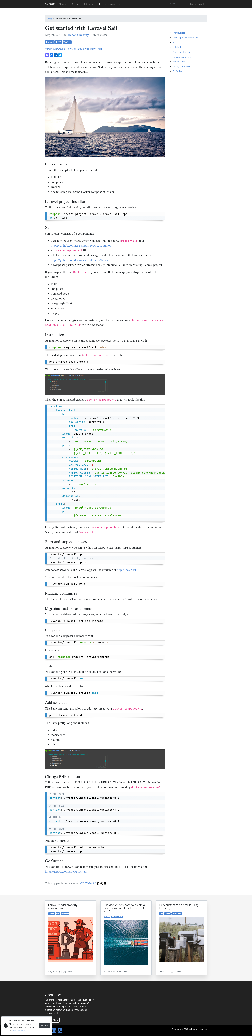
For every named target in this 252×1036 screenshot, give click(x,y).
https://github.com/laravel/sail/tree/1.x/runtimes (81, 245)
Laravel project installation (185, 37)
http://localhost (126, 570)
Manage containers (182, 57)
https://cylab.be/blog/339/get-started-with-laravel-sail (73, 48)
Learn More (52, 1020)
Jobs (119, 4)
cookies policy (19, 1030)
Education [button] (89, 4)
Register (202, 4)
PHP (58, 42)
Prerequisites (179, 33)
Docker (67, 42)
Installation (178, 47)
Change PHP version (182, 66)
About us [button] (63, 4)
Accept (44, 1025)
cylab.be (50, 3)
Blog (100, 4)
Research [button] (75, 4)
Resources (110, 4)
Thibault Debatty (78, 35)
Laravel (50, 42)
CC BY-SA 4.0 (88, 883)
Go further (177, 71)
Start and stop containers (185, 52)
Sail (174, 42)
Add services (179, 61)
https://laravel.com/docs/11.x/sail (66, 871)
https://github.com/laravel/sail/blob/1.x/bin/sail (80, 260)
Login (193, 4)
